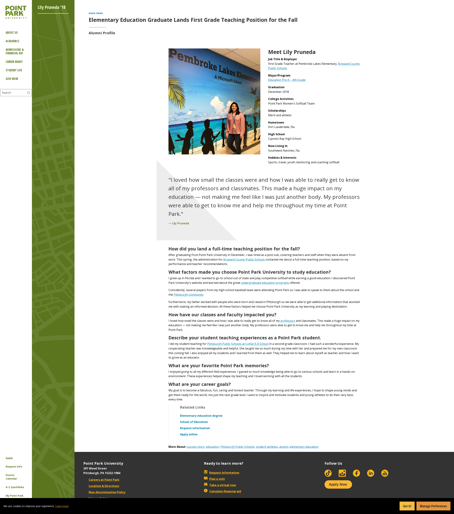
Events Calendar (11, 476)
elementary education (304, 447)
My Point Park (14, 495)
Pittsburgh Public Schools (237, 447)
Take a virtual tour (222, 485)
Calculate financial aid (225, 491)
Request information (224, 473)
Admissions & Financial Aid (15, 51)
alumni (283, 447)
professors (287, 321)
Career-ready (14, 62)
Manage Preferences (433, 506)
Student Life (14, 70)
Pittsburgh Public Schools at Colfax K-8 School (237, 344)
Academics (12, 41)
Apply (9, 458)
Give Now (12, 79)
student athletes (267, 447)
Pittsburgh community (188, 295)
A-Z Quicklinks (15, 487)
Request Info (14, 466)
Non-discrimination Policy (107, 492)
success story (195, 447)
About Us (12, 33)
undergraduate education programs (265, 283)
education (212, 447)
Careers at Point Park (104, 480)
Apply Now (338, 484)
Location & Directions (104, 486)
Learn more (62, 506)
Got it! (407, 506)
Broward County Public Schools (244, 259)
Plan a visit (217, 479)
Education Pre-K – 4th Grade (287, 80)
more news (96, 13)
